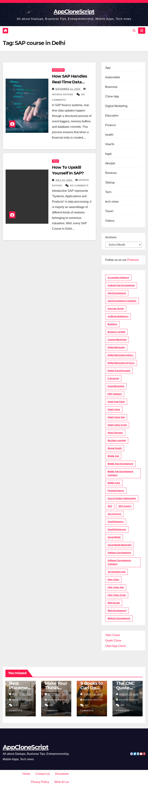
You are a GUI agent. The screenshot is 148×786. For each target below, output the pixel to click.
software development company (119, 562)
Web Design (114, 603)
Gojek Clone (114, 409)
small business (116, 521)
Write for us (61, 781)
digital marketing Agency (120, 355)
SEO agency (124, 506)
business (112, 324)
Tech (55, 161)
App (108, 67)
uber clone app (116, 587)
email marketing (116, 386)
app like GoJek (116, 308)
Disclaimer (62, 773)
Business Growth (116, 332)
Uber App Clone (115, 645)
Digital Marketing (116, 106)
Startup (110, 182)
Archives (110, 237)
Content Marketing (117, 339)
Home (26, 773)
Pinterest (133, 259)
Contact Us (43, 773)
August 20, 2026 (57, 694)
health (109, 134)
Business (111, 86)
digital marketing (116, 347)
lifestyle (110, 163)
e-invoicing (113, 378)
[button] (134, 30)
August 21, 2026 (21, 694)
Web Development (117, 610)
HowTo (109, 144)
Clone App (112, 96)
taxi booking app (116, 572)
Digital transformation (119, 370)
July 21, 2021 (64, 180)
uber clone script (117, 595)
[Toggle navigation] (141, 30)
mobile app (113, 456)
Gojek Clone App (116, 417)
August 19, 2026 (128, 694)
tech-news (112, 201)
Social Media (114, 537)
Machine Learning (117, 440)
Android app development (121, 285)
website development (119, 618)
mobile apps (114, 483)
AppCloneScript (74, 11)
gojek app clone (116, 401)
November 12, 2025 (68, 89)
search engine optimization (122, 498)
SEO (110, 506)
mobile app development (120, 464)
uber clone (113, 579)
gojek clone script (117, 425)
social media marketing (119, 545)
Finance (110, 125)
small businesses (117, 529)
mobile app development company (120, 473)
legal (108, 153)
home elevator (115, 433)
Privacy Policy (40, 781)
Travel (109, 211)
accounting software (118, 277)
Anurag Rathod (22, 700)
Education (58, 70)
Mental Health (115, 448)
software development (119, 552)
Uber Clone (112, 635)
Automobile (112, 77)
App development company (122, 301)
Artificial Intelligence (118, 316)
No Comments (79, 185)
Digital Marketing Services (121, 363)
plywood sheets (116, 490)
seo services (114, 514)
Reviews (111, 172)
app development (117, 293)
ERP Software (115, 394)
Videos (109, 220)
